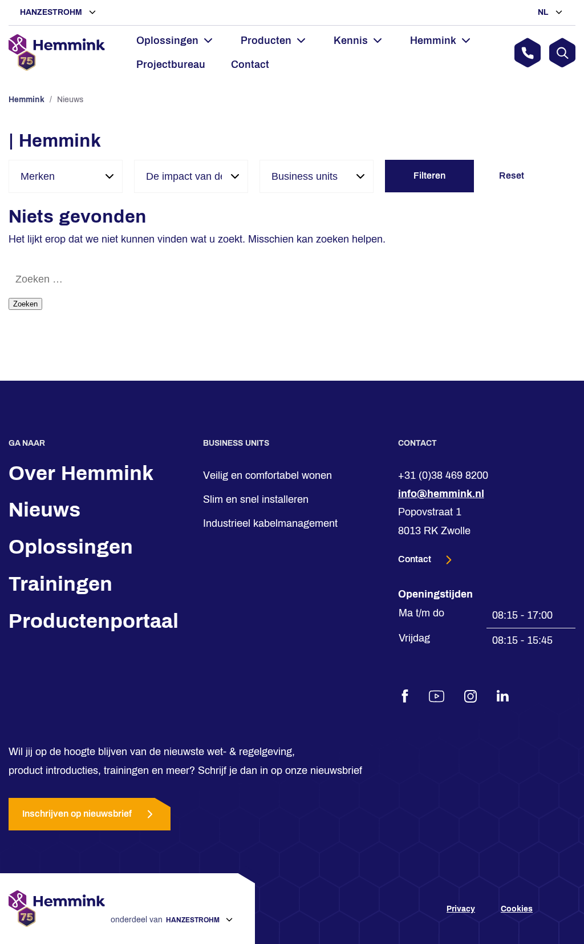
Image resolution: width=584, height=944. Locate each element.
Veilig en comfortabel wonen (267, 475)
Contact (250, 64)
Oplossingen (71, 547)
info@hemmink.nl (441, 493)
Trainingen (60, 583)
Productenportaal (94, 621)
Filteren (429, 175)
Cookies (517, 909)
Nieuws (44, 510)
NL (544, 12)
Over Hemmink (81, 473)
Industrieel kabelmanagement (270, 524)
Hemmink (26, 99)
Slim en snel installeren (256, 499)
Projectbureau (170, 64)
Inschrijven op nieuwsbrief (77, 814)
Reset (511, 175)
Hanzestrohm (52, 12)
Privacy (461, 909)
